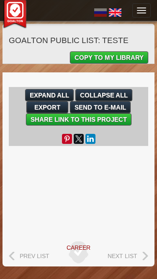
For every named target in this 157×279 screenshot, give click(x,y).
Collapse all (104, 95)
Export (47, 107)
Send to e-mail (100, 107)
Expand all (49, 95)
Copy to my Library (109, 57)
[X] (79, 139)
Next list (122, 256)
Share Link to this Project (79, 119)
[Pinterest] (67, 139)
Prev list (34, 256)
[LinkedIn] (90, 139)
